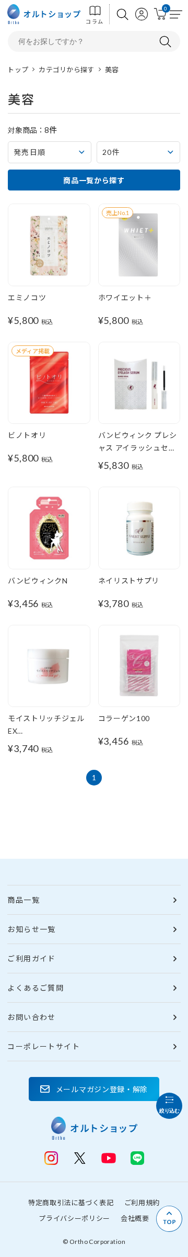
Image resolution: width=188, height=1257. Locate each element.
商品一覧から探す (94, 180)
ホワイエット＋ (125, 297)
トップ (17, 69)
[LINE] (108, 1157)
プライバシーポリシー (74, 1218)
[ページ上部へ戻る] (169, 1219)
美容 (112, 69)
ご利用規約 (142, 1202)
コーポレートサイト (43, 1046)
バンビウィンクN (38, 580)
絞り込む (169, 1111)
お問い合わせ (31, 1017)
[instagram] (51, 1158)
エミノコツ (27, 297)
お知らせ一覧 (31, 929)
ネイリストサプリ (129, 580)
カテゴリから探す (66, 69)
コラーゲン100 (124, 718)
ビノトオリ (27, 435)
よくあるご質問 (35, 987)
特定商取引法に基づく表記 (71, 1202)
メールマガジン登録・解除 (102, 1089)
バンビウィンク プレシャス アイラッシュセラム (138, 448)
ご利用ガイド (31, 958)
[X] (80, 1158)
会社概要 (135, 1218)
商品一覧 (23, 899)
